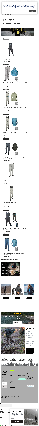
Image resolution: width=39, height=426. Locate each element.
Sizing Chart (12, 381)
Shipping (11, 380)
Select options (7, 61)
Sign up (4, 386)
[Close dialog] (37, 410)
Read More (30, 350)
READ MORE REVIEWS (17, 322)
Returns (11, 377)
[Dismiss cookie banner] (35, 3)
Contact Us (11, 375)
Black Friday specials (10, 23)
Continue (17, 421)
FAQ (10, 376)
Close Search (3, 423)
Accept (32, 11)
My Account (12, 383)
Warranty (11, 382)
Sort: (1, 416)
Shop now (17, 297)
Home (2, 14)
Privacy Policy (12, 387)
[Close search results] (1, 410)
